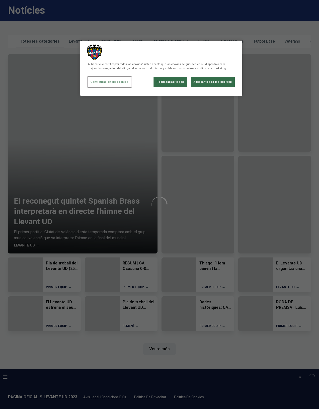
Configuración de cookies (109, 81)
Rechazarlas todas (170, 81)
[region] (161, 68)
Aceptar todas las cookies (213, 81)
